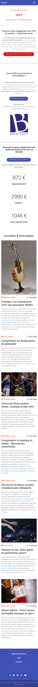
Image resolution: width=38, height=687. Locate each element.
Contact (19, 662)
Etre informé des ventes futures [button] (18, 159)
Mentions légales (19, 654)
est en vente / (19, 20)
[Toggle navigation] (34, 2)
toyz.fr (19, 15)
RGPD (19, 658)
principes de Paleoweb (8, 359)
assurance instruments (8, 320)
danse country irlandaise (27, 499)
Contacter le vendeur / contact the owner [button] (18, 54)
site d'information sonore (9, 568)
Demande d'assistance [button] (18, 98)
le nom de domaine (19, 10)
